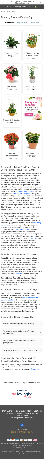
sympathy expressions (25, 191)
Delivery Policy (22, 454)
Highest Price (22, 22)
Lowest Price (34, 22)
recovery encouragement (22, 193)
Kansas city (34, 369)
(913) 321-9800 (22, 415)
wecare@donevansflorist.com (22, 418)
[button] (39, 454)
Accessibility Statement (33, 451)
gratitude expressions (22, 229)
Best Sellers (9, 22)
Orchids (34, 238)
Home (3, 11)
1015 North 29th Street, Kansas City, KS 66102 (22, 413)
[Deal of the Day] (32, 111)
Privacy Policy (19, 451)
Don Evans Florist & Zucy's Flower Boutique (22, 2)
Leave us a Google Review (22, 432)
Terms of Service (7, 451)
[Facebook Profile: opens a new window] (22, 425)
